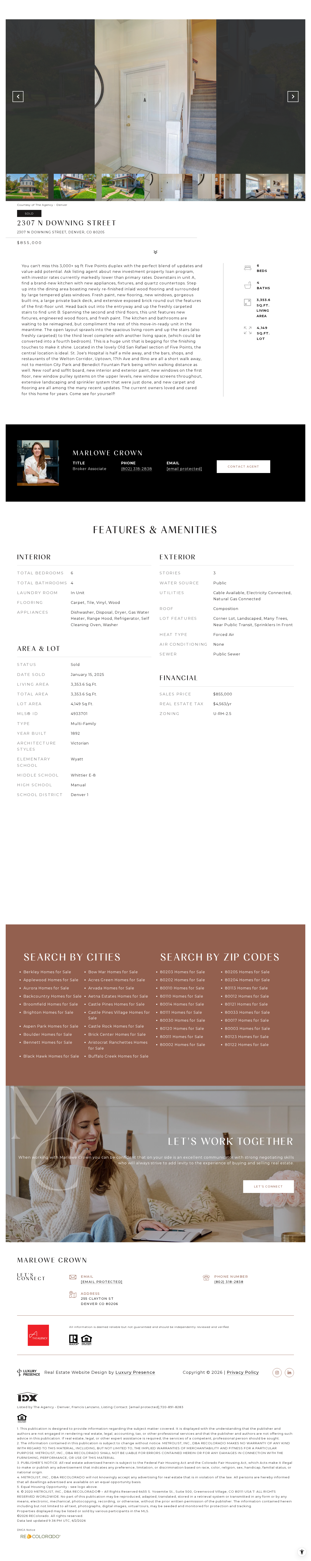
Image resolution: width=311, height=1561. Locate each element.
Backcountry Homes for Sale (52, 996)
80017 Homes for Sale (247, 1020)
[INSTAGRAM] (277, 1372)
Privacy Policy (243, 1372)
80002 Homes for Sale (182, 1045)
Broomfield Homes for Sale (50, 1004)
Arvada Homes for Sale (111, 988)
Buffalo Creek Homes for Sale (118, 1056)
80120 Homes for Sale (182, 1028)
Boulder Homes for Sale (47, 1034)
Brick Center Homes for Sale (117, 1034)
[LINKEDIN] (289, 1372)
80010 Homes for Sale (182, 988)
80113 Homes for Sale (246, 988)
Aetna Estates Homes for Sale (118, 996)
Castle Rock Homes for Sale (116, 1026)
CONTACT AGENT (243, 466)
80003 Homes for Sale (247, 1028)
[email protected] (144, 1407)
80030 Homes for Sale (182, 1020)
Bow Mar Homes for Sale (113, 972)
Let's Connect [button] (268, 1186)
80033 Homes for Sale (247, 1012)
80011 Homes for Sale (181, 1037)
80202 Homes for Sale (182, 980)
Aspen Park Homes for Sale (51, 1026)
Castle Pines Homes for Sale (116, 1004)
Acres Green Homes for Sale (116, 980)
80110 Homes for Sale (181, 996)
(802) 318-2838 (136, 469)
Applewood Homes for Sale (51, 980)
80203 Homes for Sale (182, 972)
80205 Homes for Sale (247, 972)
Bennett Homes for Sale (47, 1042)
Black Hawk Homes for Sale (51, 1056)
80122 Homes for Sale (247, 1045)
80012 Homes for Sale (247, 996)
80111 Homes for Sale (181, 1012)
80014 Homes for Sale (182, 1004)
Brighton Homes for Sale (48, 1012)
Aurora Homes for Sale (46, 988)
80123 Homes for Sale (247, 1037)
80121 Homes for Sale (246, 1004)
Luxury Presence (135, 1372)
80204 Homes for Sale (247, 980)
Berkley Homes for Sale (47, 972)
